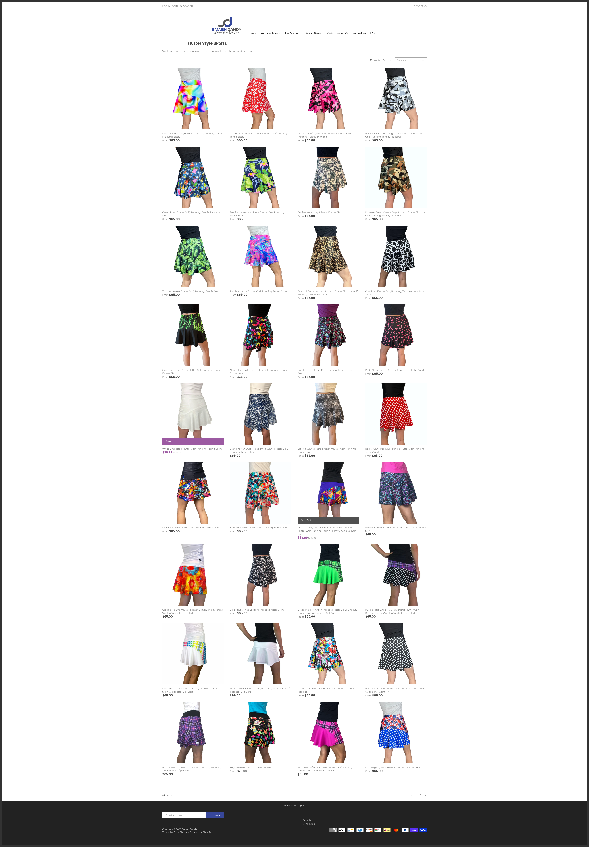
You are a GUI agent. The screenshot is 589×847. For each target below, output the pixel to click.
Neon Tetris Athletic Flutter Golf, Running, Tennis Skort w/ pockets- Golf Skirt (190, 690)
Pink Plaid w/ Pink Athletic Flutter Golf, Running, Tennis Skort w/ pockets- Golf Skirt (325, 769)
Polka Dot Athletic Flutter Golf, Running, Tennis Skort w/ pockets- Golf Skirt (395, 690)
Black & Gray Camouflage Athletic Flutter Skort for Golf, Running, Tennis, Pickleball (393, 135)
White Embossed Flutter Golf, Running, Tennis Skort (192, 448)
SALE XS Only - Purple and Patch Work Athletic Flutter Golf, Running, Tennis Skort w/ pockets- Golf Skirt (327, 530)
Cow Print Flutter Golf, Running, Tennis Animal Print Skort (395, 293)
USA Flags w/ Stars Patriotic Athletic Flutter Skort (393, 767)
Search (307, 820)
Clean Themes (181, 832)
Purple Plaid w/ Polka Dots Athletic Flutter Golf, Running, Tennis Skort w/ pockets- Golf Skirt (392, 611)
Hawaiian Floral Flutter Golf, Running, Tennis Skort (191, 527)
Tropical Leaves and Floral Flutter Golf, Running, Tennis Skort (257, 214)
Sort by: (387, 60)
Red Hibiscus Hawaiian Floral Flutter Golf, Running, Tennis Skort (259, 135)
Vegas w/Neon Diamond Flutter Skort (251, 767)
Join (175, 6)
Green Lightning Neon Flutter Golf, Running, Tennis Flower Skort (191, 372)
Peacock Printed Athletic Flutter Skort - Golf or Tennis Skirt (395, 529)
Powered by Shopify (200, 832)
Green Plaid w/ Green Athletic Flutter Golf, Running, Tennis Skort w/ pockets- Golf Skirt (327, 611)
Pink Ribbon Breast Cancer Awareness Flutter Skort (394, 370)
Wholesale (309, 823)
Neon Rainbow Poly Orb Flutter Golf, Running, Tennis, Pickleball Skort (192, 135)
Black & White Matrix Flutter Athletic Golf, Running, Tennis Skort (327, 450)
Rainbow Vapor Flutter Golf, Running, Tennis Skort (258, 291)
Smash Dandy (189, 829)
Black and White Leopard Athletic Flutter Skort (257, 609)
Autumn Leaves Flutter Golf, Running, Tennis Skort (259, 527)
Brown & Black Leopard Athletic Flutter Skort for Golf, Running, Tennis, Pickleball (328, 293)
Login (166, 6)
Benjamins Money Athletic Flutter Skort (320, 212)
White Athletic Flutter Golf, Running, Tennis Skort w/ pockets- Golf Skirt (260, 690)
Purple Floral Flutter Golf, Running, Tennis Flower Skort (326, 372)
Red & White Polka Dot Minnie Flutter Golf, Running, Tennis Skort (395, 450)
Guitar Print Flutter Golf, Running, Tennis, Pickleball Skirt (191, 214)
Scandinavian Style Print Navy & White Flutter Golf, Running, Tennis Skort (259, 450)
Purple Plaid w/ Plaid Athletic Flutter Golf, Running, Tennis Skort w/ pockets (191, 769)
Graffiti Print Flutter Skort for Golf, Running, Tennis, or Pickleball (328, 690)
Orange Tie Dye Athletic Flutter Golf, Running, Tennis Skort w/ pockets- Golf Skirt (192, 611)
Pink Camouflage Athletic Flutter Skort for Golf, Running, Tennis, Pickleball (324, 135)
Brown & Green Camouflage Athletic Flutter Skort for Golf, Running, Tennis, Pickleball (395, 214)
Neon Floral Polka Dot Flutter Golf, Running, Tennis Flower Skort (259, 372)
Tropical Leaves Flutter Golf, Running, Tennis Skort (190, 291)
